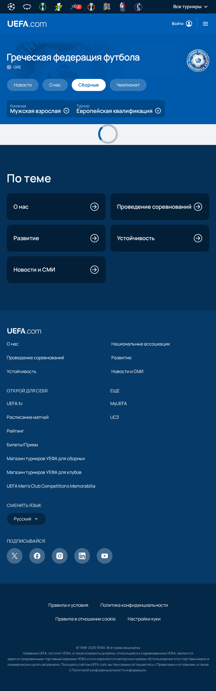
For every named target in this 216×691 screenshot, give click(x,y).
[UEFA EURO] (122, 6)
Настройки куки (144, 619)
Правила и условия (68, 605)
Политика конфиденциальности (134, 605)
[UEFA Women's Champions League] (27, 6)
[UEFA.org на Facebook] (37, 562)
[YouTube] (104, 562)
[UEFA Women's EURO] (138, 6)
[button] (203, 23)
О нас (13, 344)
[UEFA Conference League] (42, 6)
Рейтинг (15, 431)
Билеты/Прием (22, 445)
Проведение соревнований (35, 357)
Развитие (121, 357)
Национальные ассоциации (140, 344)
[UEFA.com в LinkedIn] (82, 562)
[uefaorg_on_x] (14, 562)
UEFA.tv (14, 403)
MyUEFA (118, 403)
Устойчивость (22, 371)
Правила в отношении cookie (85, 619)
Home (27, 24)
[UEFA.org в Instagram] (60, 562)
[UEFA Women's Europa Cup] (58, 6)
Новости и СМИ (127, 371)
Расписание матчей (28, 417)
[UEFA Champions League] (11, 6)
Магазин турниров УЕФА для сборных (46, 458)
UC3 (114, 417)
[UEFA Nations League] (106, 6)
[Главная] (24, 331)
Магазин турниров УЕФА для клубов (44, 472)
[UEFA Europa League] (91, 6)
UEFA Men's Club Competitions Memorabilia (51, 486)
